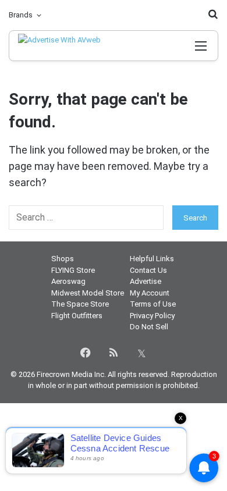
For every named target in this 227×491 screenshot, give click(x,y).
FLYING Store (73, 270)
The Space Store (80, 304)
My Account (149, 293)
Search (195, 218)
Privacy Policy (152, 315)
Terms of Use (153, 304)
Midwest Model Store (87, 293)
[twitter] (141, 353)
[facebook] (86, 353)
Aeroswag (68, 281)
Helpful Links (152, 258)
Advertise (145, 281)
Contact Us (148, 270)
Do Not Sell (149, 326)
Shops (62, 258)
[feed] (113, 353)
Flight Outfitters (76, 315)
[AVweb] (69, 46)
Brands (21, 14)
